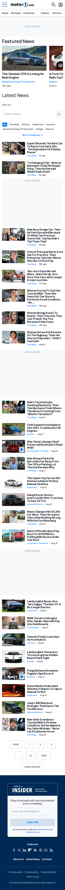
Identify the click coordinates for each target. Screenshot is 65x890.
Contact (47, 859)
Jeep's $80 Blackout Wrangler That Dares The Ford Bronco (43, 706)
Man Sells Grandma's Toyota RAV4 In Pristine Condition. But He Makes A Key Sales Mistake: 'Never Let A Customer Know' (43, 725)
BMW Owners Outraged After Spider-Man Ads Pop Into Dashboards (43, 621)
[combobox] (32, 114)
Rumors (53, 82)
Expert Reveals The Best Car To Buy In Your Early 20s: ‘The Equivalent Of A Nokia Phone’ (45, 148)
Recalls (30, 434)
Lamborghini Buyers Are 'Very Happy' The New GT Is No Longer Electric (44, 604)
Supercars (32, 487)
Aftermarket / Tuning (37, 451)
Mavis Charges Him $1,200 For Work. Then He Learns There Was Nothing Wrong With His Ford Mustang (43, 516)
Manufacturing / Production (18, 82)
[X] (19, 850)
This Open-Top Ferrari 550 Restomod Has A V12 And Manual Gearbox (43, 481)
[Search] (54, 5)
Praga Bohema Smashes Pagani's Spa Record (42, 672)
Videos (45, 13)
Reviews (16, 13)
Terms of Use (32, 832)
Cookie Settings (48, 872)
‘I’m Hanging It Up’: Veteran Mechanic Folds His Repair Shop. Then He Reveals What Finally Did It (44, 167)
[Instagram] (40, 850)
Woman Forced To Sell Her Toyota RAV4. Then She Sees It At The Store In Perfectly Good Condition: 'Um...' (44, 296)
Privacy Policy (43, 829)
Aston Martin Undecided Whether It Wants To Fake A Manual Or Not (44, 689)
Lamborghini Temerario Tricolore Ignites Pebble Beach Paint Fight (42, 655)
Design (30, 661)
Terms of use (32, 876)
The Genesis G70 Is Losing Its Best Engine (23, 75)
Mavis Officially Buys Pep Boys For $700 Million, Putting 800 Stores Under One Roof (43, 535)
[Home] (22, 5)
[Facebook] (14, 850)
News (5, 13)
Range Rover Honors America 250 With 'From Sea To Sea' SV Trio (45, 498)
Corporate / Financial (37, 543)
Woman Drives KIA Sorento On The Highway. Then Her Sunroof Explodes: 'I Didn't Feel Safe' (44, 336)
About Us (18, 859)
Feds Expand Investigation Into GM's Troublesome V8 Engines (44, 428)
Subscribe (32, 822)
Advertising (32, 859)
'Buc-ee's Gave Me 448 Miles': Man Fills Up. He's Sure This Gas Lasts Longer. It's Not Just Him (44, 275)
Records (31, 677)
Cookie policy (31, 872)
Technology (33, 627)
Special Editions (35, 504)
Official (31, 643)
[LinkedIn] (24, 850)
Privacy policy (16, 872)
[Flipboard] (30, 850)
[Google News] (35, 850)
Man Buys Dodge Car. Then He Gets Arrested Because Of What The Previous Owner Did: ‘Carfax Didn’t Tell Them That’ (44, 235)
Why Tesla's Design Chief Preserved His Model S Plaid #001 (44, 444)
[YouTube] (46, 850)
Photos (57, 13)
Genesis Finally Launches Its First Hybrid (43, 638)
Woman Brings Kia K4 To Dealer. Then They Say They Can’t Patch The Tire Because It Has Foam (44, 317)
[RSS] (51, 850)
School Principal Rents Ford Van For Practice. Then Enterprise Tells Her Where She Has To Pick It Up (45, 256)
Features (29, 13)
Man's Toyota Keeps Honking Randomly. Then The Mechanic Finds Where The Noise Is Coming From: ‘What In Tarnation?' (44, 408)
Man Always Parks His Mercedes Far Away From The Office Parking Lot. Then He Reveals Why (43, 463)
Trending (31, 155)
